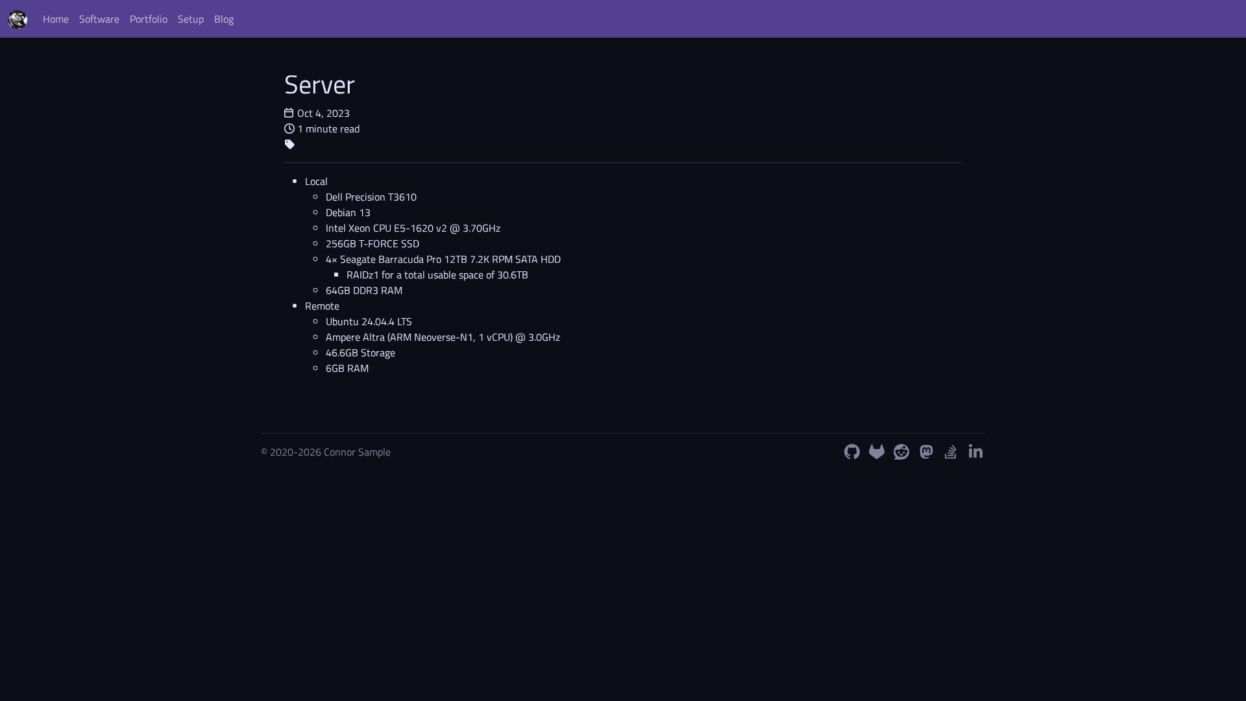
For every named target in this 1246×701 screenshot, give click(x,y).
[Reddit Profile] (901, 452)
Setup (191, 19)
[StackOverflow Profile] (950, 452)
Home (56, 19)
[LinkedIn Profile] (975, 452)
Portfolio (148, 19)
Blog (224, 19)
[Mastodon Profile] (926, 452)
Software (99, 19)
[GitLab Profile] (876, 452)
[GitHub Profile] (852, 452)
